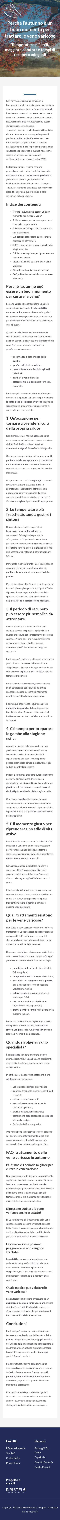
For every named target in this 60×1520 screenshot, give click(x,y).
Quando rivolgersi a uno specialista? (31, 270)
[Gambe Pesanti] (13, 9)
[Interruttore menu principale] (54, 10)
